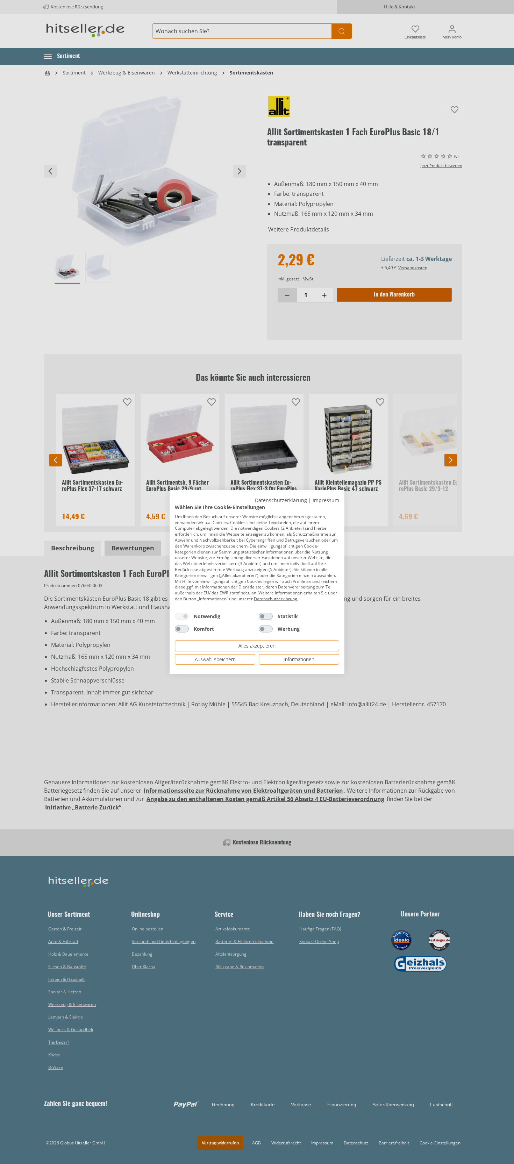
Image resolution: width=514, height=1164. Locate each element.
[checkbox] (182, 616)
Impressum (326, 500)
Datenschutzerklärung (281, 500)
